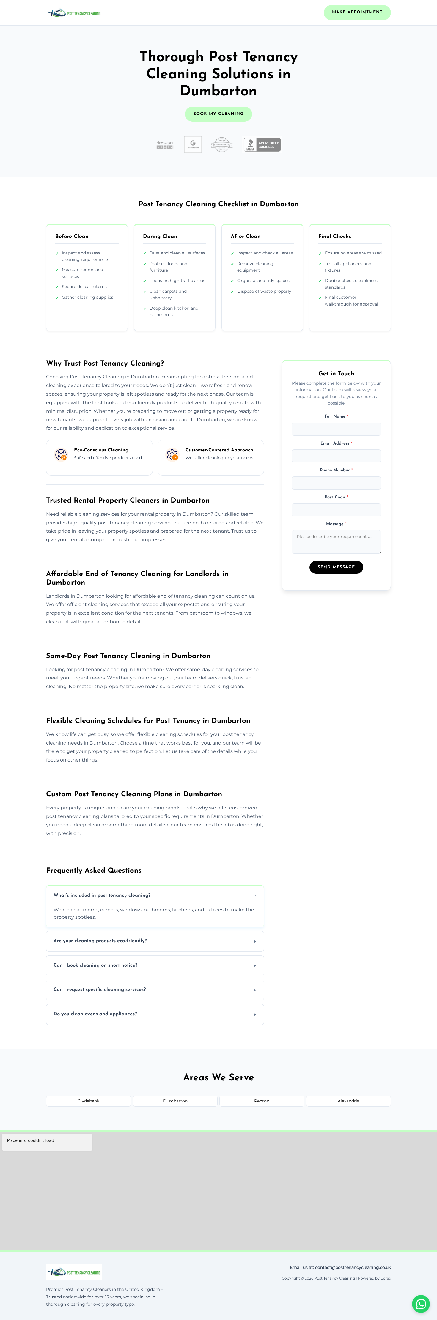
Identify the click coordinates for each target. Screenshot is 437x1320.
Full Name (336, 416)
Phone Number (336, 470)
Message (336, 524)
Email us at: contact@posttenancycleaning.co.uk (340, 1267)
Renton (261, 1101)
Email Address (336, 443)
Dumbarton (175, 1101)
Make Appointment (357, 12)
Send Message (336, 567)
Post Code (336, 497)
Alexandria (348, 1101)
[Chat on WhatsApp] (421, 1304)
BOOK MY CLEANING (218, 114)
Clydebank (88, 1101)
